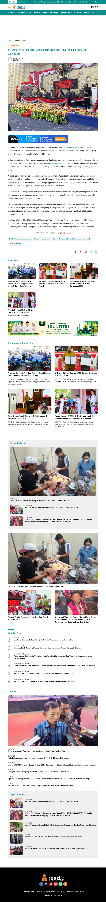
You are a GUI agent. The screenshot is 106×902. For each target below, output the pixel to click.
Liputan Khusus (13, 45)
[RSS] (65, 884)
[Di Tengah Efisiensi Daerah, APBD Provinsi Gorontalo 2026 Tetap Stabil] (53, 271)
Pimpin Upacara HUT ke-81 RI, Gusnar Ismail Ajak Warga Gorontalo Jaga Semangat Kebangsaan (20, 312)
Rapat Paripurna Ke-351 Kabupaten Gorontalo (72, 239)
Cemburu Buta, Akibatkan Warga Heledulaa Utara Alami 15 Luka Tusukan (39, 501)
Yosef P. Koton (79, 147)
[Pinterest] (51, 884)
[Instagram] (56, 884)
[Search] (96, 7)
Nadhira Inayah (18, 58)
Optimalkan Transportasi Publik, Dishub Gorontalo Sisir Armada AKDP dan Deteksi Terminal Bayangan (49, 779)
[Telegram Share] (91, 252)
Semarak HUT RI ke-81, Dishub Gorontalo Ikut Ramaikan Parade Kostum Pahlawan (47, 648)
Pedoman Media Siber (75, 892)
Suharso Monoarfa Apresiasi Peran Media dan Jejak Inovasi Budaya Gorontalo (39, 751)
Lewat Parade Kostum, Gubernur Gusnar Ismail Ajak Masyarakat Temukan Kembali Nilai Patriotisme (54, 665)
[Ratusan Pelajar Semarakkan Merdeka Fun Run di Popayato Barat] (16, 509)
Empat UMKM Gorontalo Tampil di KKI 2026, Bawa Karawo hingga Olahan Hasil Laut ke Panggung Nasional (52, 765)
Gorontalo (67, 147)
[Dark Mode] (92, 7)
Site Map (61, 892)
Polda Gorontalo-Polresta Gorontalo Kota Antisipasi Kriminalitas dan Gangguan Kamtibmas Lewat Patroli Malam (53, 657)
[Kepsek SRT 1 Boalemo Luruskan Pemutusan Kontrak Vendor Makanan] (16, 839)
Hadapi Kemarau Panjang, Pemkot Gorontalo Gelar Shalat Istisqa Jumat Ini (38, 772)
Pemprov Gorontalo (42, 239)
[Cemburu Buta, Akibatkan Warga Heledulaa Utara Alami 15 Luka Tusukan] (53, 471)
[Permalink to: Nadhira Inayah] (10, 59)
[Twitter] (46, 884)
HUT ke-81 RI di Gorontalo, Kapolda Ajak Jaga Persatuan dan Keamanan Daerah (40, 786)
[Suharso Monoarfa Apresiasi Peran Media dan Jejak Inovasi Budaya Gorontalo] (53, 720)
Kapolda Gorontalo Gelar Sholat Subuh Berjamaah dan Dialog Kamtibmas (43, 673)
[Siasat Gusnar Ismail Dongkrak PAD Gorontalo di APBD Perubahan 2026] (84, 271)
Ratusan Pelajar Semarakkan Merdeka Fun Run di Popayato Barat (32, 2)
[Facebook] (41, 884)
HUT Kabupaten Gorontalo (20, 239)
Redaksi (39, 892)
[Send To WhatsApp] (96, 252)
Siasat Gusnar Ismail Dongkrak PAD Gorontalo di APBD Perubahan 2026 (82, 283)
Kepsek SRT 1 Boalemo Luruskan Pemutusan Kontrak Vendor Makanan (53, 837)
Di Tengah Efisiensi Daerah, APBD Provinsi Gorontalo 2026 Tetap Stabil (52, 283)
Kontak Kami (49, 892)
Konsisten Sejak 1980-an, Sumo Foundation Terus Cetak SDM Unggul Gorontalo (56, 849)
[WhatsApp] (60, 884)
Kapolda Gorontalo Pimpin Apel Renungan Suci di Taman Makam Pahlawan (44, 681)
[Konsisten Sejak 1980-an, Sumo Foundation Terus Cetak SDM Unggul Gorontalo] (16, 850)
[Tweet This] (81, 252)
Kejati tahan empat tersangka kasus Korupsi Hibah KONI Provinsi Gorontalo (38, 758)
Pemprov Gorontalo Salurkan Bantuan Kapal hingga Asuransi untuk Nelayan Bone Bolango (20, 283)
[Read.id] (18, 7)
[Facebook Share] (75, 252)
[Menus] (9, 7)
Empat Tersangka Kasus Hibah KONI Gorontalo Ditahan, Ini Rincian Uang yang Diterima (60, 825)
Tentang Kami (28, 892)
